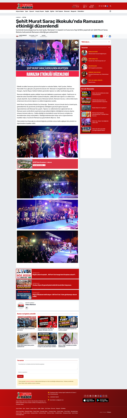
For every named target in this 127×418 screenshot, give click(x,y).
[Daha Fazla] (101, 36)
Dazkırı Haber (60, 411)
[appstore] (88, 400)
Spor (26, 11)
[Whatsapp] (103, 396)
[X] (88, 396)
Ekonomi (67, 11)
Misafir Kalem (93, 66)
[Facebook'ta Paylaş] (93, 36)
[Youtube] (95, 396)
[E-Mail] (27, 308)
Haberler (18, 17)
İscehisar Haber (42, 413)
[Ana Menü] (110, 11)
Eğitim (52, 11)
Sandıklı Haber (58, 413)
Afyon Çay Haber (20, 411)
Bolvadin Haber (44, 411)
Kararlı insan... (92, 82)
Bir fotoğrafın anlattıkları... (96, 68)
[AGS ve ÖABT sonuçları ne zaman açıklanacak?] (68, 338)
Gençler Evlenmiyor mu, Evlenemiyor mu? (99, 75)
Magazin (73, 11)
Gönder (20, 376)
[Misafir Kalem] (84, 67)
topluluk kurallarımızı (30, 381)
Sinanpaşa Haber (67, 413)
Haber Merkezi (31, 304)
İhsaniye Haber (34, 413)
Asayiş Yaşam (39, 11)
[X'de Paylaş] (96, 36)
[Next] (101, 396)
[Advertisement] (95, 146)
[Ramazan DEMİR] (84, 52)
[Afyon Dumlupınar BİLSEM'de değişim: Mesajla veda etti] (47, 321)
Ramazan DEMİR (93, 51)
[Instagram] (93, 396)
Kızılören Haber (50, 413)
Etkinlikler (81, 11)
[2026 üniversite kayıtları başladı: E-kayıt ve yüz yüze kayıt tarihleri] (47, 338)
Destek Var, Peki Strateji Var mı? (97, 61)
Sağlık (47, 11)
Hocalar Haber (26, 413)
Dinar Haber (67, 411)
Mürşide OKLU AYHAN (94, 72)
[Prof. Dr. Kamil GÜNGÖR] (84, 81)
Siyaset (31, 11)
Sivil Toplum (59, 11)
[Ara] (110, 6)
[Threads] (98, 396)
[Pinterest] (90, 396)
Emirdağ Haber (74, 411)
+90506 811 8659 (54, 397)
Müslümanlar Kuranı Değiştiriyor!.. (98, 53)
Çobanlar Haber (52, 411)
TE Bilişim (109, 412)
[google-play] (102, 400)
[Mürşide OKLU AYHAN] (84, 74)
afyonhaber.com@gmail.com (56, 400)
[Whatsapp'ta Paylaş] (98, 36)
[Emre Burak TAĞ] (84, 59)
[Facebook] (85, 396)
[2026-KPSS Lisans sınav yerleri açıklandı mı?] (27, 338)
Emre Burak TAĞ (93, 58)
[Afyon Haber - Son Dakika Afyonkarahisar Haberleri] (25, 6)
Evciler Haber (19, 413)
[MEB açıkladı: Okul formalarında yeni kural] (27, 321)
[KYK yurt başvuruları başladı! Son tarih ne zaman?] (68, 321)
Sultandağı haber (20, 414)
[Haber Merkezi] (20, 305)
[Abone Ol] (110, 36)
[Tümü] (109, 42)
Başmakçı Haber (29, 411)
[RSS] (106, 396)
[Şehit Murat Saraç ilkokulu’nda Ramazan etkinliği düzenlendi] (47, 58)
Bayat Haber (36, 411)
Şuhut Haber (75, 413)
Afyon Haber (20, 11)
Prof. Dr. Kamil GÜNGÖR (95, 80)
